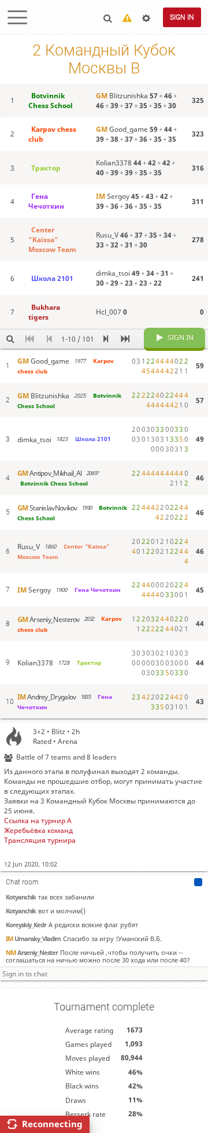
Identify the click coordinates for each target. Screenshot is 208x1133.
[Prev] (50, 339)
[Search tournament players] (10, 339)
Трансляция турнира (40, 840)
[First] (29, 339)
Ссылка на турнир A (38, 820)
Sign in (182, 17)
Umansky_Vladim (33, 938)
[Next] (105, 339)
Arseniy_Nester (32, 952)
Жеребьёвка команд (38, 830)
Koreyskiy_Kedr (26, 924)
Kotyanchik (21, 897)
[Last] (125, 339)
